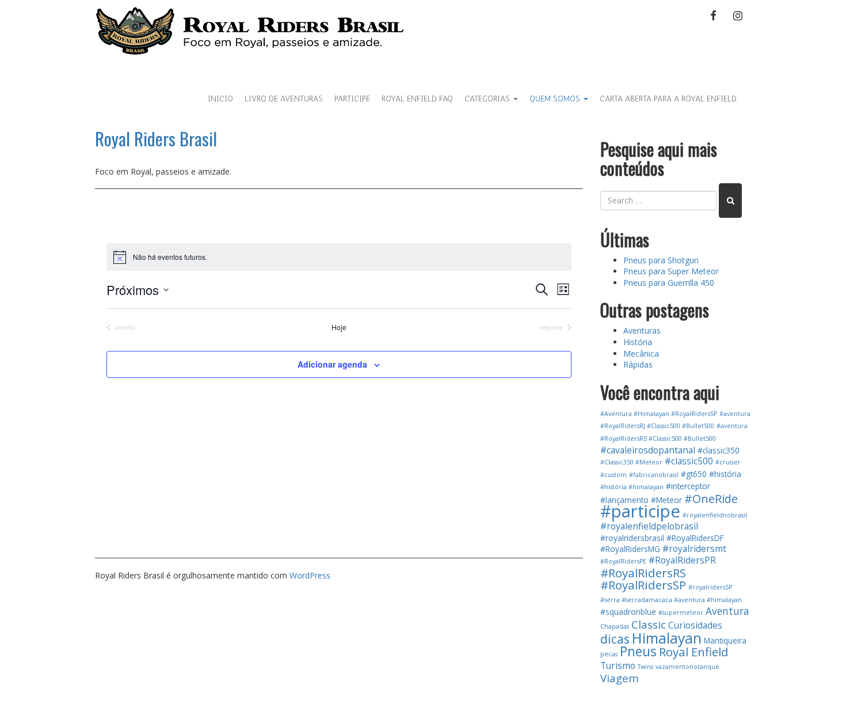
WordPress (309, 575)
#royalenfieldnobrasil (715, 515)
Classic (648, 624)
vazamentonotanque (687, 667)
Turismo (617, 665)
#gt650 (694, 473)
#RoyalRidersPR (682, 560)
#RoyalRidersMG (630, 548)
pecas (609, 654)
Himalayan (667, 638)
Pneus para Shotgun (661, 260)
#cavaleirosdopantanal (647, 450)
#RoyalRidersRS (643, 573)
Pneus (638, 651)
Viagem (619, 678)
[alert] (339, 257)
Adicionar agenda (332, 364)
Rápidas (638, 364)
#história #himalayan (632, 487)
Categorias (488, 99)
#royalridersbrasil (632, 537)
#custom (613, 475)
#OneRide (711, 498)
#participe (640, 511)
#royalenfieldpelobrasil (649, 526)
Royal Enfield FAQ (417, 99)
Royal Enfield (694, 652)
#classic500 (689, 461)
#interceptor (688, 486)
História (637, 341)
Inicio (220, 99)
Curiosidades (695, 625)
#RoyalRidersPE (623, 561)
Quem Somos (555, 99)
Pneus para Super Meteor (671, 271)
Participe (352, 99)
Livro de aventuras (284, 99)
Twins (645, 667)
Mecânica (641, 353)
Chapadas (614, 626)
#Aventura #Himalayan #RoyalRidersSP (658, 414)
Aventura (727, 611)
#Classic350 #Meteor (631, 462)
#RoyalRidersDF (695, 537)
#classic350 (719, 450)
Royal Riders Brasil (156, 138)
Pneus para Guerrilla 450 (668, 282)
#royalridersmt (694, 548)
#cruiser (728, 462)
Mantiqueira (725, 640)
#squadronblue (628, 611)
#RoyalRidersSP (643, 585)
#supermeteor (680, 612)
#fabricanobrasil (654, 475)
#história (725, 473)
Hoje (338, 327)
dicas (615, 638)
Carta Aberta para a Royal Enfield (668, 99)
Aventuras (642, 330)
